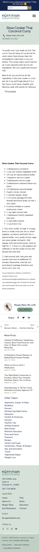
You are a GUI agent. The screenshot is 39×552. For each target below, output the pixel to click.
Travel (7, 451)
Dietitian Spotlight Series (16, 411)
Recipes (8, 440)
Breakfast (9, 405)
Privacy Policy (7, 545)
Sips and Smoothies (13, 449)
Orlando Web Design (21, 541)
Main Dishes (10, 428)
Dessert (8, 408)
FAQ (21, 498)
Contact (23, 508)
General (8, 420)
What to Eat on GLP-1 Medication (14, 366)
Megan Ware (7, 505)
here (15, 282)
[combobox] (18, 8)
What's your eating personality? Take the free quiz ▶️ (19, 3)
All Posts (25, 309)
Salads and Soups (13, 443)
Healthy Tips (10, 422)
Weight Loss (10, 457)
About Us (6, 501)
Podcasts (9, 437)
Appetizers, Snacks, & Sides (17, 402)
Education (9, 414)
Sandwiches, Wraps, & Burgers (18, 446)
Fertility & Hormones (14, 417)
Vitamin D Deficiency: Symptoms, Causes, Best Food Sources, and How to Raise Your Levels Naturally (19, 344)
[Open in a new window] (3, 529)
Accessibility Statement (11, 548)
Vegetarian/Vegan (13, 454)
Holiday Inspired (12, 425)
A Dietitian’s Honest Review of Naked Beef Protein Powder (18, 356)
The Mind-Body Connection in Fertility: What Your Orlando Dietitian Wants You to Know (17, 377)
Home (4, 498)
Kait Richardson (9, 508)
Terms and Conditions (21, 545)
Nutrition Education (13, 431)
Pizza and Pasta (12, 434)
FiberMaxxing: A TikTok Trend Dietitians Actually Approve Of (18, 389)
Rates (22, 501)
